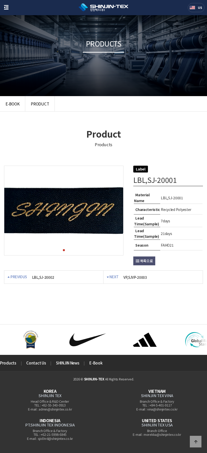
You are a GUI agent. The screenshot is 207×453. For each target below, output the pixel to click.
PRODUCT (40, 103)
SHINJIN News (67, 362)
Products (8, 362)
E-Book (95, 362)
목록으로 (146, 260)
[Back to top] (195, 441)
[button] (64, 250)
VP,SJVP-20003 (135, 277)
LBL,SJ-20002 (43, 277)
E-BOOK (12, 103)
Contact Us (36, 362)
